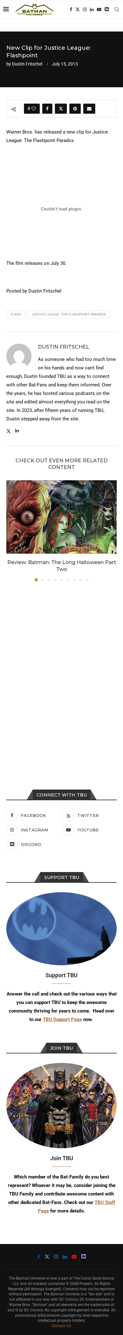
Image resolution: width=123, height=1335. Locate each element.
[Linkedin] (92, 9)
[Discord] (106, 9)
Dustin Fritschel (27, 63)
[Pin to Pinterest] (75, 109)
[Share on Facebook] (47, 109)
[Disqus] (61, 671)
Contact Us (61, 1326)
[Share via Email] (89, 109)
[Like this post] (34, 109)
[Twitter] (77, 9)
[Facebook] (71, 9)
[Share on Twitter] (61, 109)
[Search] (117, 9)
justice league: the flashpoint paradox (69, 314)
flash (15, 314)
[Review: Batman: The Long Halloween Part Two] (61, 517)
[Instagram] (85, 9)
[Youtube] (99, 9)
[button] (11, 530)
